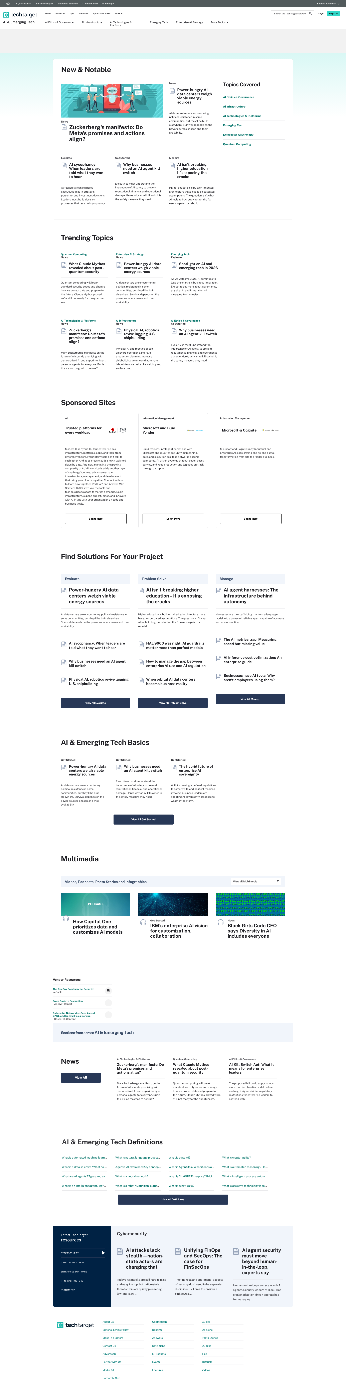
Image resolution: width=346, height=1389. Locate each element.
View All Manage (250, 699)
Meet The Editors (113, 1337)
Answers (157, 1337)
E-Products (159, 1353)
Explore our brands (327, 3)
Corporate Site (111, 1378)
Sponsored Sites (102, 13)
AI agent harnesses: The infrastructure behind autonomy (251, 595)
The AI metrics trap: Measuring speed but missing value (250, 641)
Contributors (160, 1321)
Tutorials (207, 1361)
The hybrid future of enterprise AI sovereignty (196, 770)
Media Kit (108, 1370)
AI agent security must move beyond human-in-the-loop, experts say (261, 1261)
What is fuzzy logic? (181, 1185)
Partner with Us (112, 1361)
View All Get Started (143, 819)
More (117, 13)
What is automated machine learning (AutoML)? (92, 1157)
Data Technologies (44, 3)
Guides (206, 1321)
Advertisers (110, 1353)
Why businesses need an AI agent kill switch (141, 168)
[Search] (310, 14)
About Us (108, 1321)
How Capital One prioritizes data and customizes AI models (98, 927)
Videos (206, 1370)
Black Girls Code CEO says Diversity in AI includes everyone (252, 931)
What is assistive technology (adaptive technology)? (255, 1185)
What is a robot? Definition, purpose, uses (141, 1185)
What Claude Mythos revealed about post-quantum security (87, 268)
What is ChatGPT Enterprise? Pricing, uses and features (204, 1176)
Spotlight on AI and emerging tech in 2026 (198, 266)
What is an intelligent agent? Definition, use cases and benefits (102, 1185)
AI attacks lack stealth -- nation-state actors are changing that (145, 1258)
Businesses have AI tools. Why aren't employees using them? (249, 677)
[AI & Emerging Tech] (20, 9)
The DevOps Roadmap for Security (73, 989)
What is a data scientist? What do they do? (88, 1167)
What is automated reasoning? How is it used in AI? (254, 1167)
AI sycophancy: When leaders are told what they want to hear (87, 170)
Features (60, 13)
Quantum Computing (74, 254)
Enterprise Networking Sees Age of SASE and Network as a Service (74, 1014)
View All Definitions (173, 1199)
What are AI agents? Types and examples (88, 1176)
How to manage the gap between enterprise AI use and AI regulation (176, 663)
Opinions (207, 1329)
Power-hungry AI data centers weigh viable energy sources (194, 96)
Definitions (158, 1345)
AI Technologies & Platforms (121, 23)
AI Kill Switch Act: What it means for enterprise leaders (251, 1068)
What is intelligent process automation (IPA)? (250, 1176)
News (48, 13)
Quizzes (206, 1345)
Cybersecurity (23, 3)
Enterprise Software (67, 3)
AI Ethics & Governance (59, 22)
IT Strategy (108, 3)
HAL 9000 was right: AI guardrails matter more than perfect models (175, 645)
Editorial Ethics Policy (116, 1329)
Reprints (157, 1329)
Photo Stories (210, 1337)
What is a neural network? (131, 1176)
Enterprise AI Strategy (189, 22)
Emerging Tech (159, 22)
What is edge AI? (179, 1157)
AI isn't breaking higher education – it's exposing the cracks (193, 170)
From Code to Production (68, 1001)
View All (81, 1077)
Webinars (83, 13)
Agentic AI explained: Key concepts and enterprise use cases (154, 1167)
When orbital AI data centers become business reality (170, 681)
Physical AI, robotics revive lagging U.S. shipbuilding (141, 334)
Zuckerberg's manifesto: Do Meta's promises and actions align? (107, 133)
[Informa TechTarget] (8, 3)
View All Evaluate (95, 702)
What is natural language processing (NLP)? (143, 1157)
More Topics (218, 22)
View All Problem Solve (173, 702)
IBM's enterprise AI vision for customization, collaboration (179, 931)
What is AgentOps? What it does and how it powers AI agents (207, 1167)
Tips (71, 13)
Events (156, 1361)
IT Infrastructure (90, 3)
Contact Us (109, 1345)
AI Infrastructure (91, 22)
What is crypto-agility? (236, 1157)
